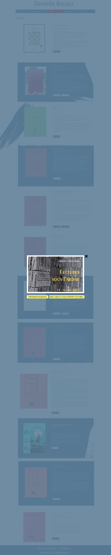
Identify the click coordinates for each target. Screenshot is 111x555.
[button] (86, 256)
